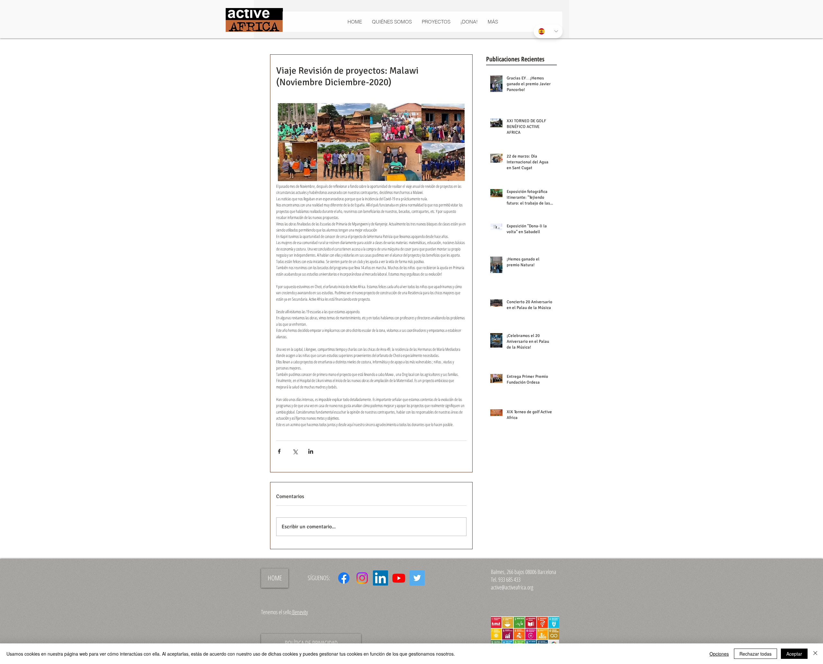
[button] (436, 22)
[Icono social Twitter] (417, 578)
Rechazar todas (755, 653)
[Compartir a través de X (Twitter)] (295, 451)
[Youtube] (398, 578)
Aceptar (794, 653)
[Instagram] (362, 578)
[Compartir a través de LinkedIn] (311, 451)
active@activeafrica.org (512, 587)
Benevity (299, 612)
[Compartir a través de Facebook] (279, 451)
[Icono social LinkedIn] (380, 578)
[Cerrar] (815, 654)
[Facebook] (343, 578)
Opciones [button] (719, 653)
